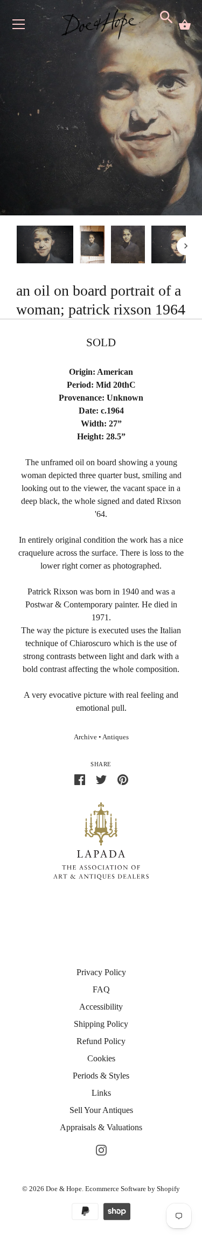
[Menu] (19, 27)
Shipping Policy (101, 1023)
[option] (45, 246)
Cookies (101, 1058)
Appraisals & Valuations (101, 1127)
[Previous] (16, 246)
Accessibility (101, 1006)
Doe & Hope (64, 1189)
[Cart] (184, 24)
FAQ (101, 989)
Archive (85, 737)
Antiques (115, 737)
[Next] (186, 246)
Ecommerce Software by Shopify (132, 1189)
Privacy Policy (101, 972)
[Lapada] (101, 840)
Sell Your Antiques (101, 1110)
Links (101, 1092)
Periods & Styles (101, 1075)
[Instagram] (101, 1148)
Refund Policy (101, 1041)
